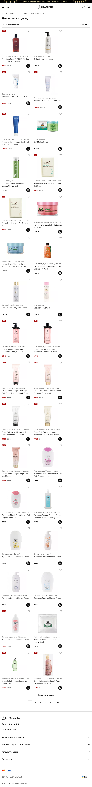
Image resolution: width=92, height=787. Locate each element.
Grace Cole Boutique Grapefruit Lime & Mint (14, 682)
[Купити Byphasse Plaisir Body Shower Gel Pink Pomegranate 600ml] (60, 480)
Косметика (10, 14)
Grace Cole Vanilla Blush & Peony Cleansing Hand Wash (47, 682)
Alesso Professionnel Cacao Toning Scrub (45, 640)
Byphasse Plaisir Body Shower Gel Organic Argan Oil (16, 516)
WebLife (23, 783)
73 (58, 702)
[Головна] (2, 13)
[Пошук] (8, 7)
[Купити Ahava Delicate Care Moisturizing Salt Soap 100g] (60, 190)
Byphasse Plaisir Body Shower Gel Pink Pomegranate (48, 475)
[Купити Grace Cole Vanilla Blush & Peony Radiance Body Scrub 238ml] (60, 397)
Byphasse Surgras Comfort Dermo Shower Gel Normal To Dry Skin (47, 516)
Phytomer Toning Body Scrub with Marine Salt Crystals (15, 143)
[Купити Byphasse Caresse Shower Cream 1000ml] (60, 563)
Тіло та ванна (22, 14)
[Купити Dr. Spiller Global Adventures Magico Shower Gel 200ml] (28, 190)
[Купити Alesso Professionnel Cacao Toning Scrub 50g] (60, 646)
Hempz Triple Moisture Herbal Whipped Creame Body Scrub (14, 265)
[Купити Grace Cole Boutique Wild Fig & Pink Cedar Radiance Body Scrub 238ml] (28, 397)
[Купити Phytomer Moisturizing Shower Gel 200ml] (60, 107)
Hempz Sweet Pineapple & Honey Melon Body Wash (47, 267)
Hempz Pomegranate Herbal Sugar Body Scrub (48, 226)
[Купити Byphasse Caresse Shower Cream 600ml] (28, 563)
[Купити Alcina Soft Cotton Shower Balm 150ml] (28, 103)
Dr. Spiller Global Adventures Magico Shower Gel (13, 184)
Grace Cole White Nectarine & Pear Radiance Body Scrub (14, 433)
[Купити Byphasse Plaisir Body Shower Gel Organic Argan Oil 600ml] (28, 522)
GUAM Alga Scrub (41, 142)
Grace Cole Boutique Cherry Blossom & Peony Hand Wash (13, 350)
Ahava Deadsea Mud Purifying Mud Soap (16, 224)
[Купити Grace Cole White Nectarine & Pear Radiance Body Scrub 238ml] (28, 439)
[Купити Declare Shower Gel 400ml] (60, 314)
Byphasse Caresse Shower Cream (15, 556)
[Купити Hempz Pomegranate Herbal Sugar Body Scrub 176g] (60, 232)
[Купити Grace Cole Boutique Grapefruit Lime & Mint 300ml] (28, 688)
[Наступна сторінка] (62, 702)
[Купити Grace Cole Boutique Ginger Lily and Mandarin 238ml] (28, 480)
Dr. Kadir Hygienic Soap (43, 59)
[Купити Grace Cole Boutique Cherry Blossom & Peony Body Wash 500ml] (60, 356)
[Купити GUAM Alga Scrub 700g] (60, 149)
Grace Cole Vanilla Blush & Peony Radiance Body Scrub (47, 392)
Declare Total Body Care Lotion (14, 308)
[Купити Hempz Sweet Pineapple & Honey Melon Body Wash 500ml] (60, 273)
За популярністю (12, 24)
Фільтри (83, 24)
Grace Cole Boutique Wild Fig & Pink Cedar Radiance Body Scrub (15, 392)
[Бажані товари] (83, 7)
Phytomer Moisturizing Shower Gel (48, 100)
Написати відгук (9, 729)
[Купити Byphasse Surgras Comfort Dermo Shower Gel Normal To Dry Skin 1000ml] (60, 522)
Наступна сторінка (46, 695)
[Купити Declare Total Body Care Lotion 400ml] (28, 314)
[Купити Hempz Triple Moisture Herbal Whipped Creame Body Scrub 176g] (28, 271)
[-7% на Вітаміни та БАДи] (46, 1)
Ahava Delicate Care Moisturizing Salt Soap (47, 184)
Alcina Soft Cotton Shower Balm (15, 96)
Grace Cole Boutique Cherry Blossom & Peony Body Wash (45, 350)
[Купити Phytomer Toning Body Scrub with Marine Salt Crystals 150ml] (28, 149)
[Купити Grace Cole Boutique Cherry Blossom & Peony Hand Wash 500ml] (28, 356)
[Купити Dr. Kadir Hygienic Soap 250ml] (60, 66)
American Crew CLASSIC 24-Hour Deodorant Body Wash (15, 60)
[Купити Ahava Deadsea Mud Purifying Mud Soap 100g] (28, 230)
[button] (88, 7)
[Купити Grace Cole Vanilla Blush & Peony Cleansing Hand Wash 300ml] (60, 688)
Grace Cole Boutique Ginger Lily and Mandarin (15, 475)
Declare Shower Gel (42, 308)
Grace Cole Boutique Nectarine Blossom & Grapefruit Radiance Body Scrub (46, 433)
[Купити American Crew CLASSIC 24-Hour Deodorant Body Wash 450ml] (28, 66)
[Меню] (3, 7)
